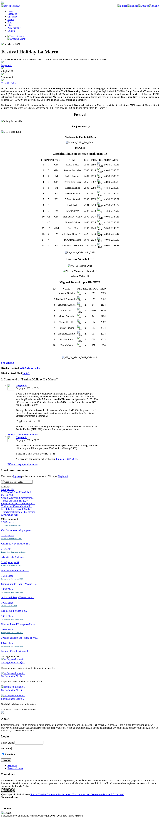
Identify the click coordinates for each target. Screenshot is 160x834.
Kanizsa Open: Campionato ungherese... (13, 552)
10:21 (4, 602)
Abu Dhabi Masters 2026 (9, 606)
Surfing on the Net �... (13, 662)
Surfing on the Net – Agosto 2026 (12, 579)
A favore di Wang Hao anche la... (17, 597)
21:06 (4, 562)
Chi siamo (13, 16)
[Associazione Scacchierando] (2, 712)
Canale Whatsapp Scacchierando (17, 498)
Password (6, 748)
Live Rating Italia (9, 514)
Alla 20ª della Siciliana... (13, 557)
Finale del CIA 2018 (66, 459)
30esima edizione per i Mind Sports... (19, 637)
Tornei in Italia (8, 83)
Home (11, 11)
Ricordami (9, 754)
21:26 (4, 549)
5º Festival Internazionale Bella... (11, 525)
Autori (11, 19)
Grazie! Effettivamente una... (15, 543)
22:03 (4, 522)
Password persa (15, 768)
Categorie (12, 13)
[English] (123, 5)
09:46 (4, 643)
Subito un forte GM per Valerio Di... (19, 584)
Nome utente (7, 742)
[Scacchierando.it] (10, 5)
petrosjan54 (13, 562)
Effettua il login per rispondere (23, 434)
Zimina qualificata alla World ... (16, 506)
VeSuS (23, 368)
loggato (17, 476)
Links (10, 25)
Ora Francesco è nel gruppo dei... (17, 530)
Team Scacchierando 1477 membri (18, 512)
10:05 (4, 629)
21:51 (4, 535)
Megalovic (6, 65)
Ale (9, 549)
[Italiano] (154, 5)
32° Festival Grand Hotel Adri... (17, 492)
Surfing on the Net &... (12, 676)
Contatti (11, 30)
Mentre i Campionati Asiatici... (16, 651)
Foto (10, 22)
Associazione (14, 28)
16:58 (4, 575)
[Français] (133, 5)
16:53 (4, 589)
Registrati (63, 476)
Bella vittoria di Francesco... (15, 570)
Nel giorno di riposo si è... (14, 610)
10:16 (4, 616)
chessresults (33, 368)
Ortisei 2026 (7, 495)
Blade (10, 575)
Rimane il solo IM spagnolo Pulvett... (19, 624)
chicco (11, 522)
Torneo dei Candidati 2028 (14, 500)
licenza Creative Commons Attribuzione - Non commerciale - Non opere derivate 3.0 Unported (77, 794)
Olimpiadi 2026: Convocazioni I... (18, 503)
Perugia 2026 (7, 489)
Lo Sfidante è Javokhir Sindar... (16, 509)
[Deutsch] (143, 5)
